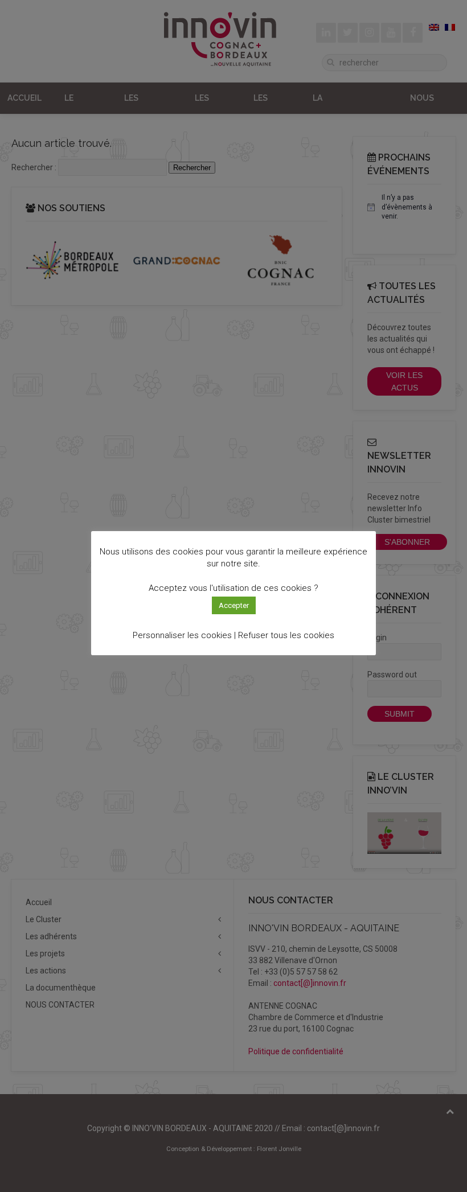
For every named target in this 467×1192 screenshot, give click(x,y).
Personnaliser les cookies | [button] (184, 635)
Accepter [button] (234, 605)
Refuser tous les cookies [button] (286, 635)
